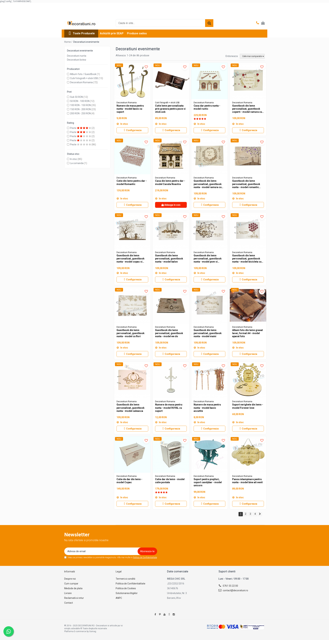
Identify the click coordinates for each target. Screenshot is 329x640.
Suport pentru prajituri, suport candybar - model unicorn (208, 482)
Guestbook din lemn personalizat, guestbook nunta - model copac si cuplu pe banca (130, 258)
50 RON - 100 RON (79, 101)
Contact (68, 602)
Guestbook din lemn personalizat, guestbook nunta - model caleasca (130, 407)
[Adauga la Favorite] (146, 67)
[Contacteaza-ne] (257, 23)
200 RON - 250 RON (80, 113)
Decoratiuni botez (76, 59)
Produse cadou (137, 33)
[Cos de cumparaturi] (263, 23)
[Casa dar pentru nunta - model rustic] (209, 81)
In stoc (73, 159)
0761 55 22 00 (230, 585)
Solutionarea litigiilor (127, 593)
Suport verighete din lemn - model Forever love (247, 406)
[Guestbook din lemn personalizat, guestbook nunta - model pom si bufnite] (209, 230)
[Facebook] (155, 614)
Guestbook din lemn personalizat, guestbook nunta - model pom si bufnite (208, 258)
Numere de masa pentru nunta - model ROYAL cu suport (168, 407)
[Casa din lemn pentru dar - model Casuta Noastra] (171, 156)
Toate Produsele (84, 33)
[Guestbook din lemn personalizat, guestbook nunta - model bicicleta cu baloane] (248, 230)
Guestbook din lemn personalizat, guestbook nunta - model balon (169, 258)
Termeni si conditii (125, 578)
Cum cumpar (71, 583)
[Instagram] (174, 614)
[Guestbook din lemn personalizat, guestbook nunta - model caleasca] (132, 380)
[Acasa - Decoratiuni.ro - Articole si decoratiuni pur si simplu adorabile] (81, 23)
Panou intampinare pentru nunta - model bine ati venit (247, 481)
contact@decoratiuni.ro (235, 590)
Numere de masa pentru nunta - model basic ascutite (207, 407)
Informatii (69, 571)
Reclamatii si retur (74, 598)
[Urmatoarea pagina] (260, 514)
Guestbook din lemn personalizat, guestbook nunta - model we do (169, 333)
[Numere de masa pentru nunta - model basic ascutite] (209, 380)
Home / (68, 41)
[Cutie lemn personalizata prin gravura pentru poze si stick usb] (171, 81)
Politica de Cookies (126, 588)
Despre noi (70, 578)
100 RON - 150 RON (80, 105)
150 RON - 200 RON (80, 109)
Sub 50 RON (76, 97)
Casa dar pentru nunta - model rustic (207, 107)
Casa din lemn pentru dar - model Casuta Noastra (170, 182)
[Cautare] (209, 23)
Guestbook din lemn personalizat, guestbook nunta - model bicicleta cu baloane (246, 258)
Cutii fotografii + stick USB (84, 78)
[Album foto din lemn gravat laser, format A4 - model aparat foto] (248, 305)
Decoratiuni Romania (81, 82)
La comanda (76, 163)
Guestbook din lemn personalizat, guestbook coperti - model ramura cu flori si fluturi (247, 109)
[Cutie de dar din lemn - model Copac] (132, 454)
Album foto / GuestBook (83, 74)
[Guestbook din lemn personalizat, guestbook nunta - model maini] (209, 305)
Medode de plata (73, 588)
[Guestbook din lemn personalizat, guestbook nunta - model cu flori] (132, 305)
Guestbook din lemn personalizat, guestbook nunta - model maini (208, 333)
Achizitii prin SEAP (112, 33)
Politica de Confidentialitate (145, 557)
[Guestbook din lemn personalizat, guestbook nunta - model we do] (171, 305)
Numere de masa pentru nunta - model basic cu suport (130, 108)
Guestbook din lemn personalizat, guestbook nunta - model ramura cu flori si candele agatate (208, 184)
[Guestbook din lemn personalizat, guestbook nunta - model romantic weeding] (248, 156)
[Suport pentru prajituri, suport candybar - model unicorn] (209, 454)
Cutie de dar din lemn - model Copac (129, 481)
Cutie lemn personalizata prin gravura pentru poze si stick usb (170, 108)
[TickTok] (169, 614)
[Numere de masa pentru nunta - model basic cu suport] (132, 81)
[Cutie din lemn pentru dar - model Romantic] (132, 156)
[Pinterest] (160, 614)
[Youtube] (164, 614)
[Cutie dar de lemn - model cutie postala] (171, 454)
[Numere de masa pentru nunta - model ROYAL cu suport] (171, 380)
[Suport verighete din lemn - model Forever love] (248, 380)
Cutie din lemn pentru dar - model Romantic (132, 182)
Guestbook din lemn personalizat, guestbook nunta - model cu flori (130, 333)
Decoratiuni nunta (76, 55)
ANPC (119, 598)
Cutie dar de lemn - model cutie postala (170, 481)
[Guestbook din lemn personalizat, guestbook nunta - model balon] (171, 230)
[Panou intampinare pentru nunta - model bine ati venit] (248, 454)
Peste (73, 128)
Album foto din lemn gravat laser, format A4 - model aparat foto (247, 333)
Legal (118, 571)
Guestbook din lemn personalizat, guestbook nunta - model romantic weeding (246, 184)
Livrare (68, 593)
